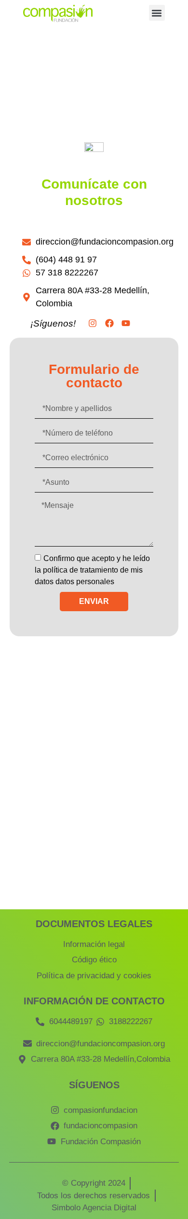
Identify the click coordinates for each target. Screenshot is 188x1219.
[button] (157, 13)
